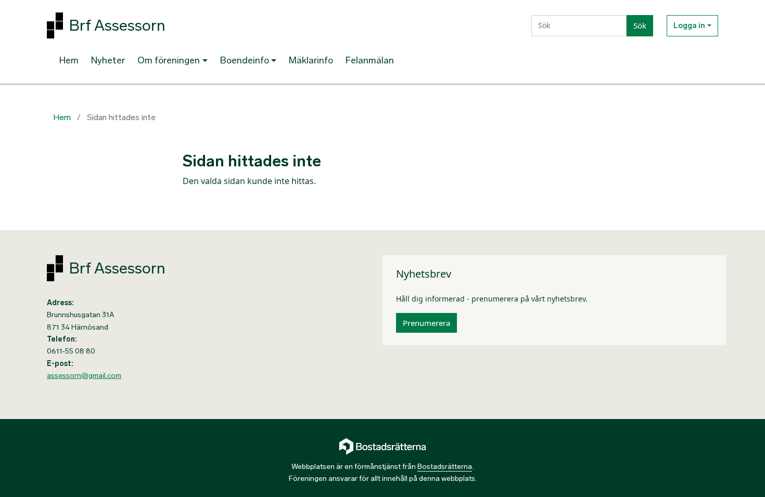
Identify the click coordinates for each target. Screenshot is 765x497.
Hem (69, 60)
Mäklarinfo (311, 60)
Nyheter (108, 60)
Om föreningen (168, 60)
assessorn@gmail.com (84, 375)
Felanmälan (370, 60)
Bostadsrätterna (444, 466)
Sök (639, 25)
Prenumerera (426, 323)
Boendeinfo (244, 60)
